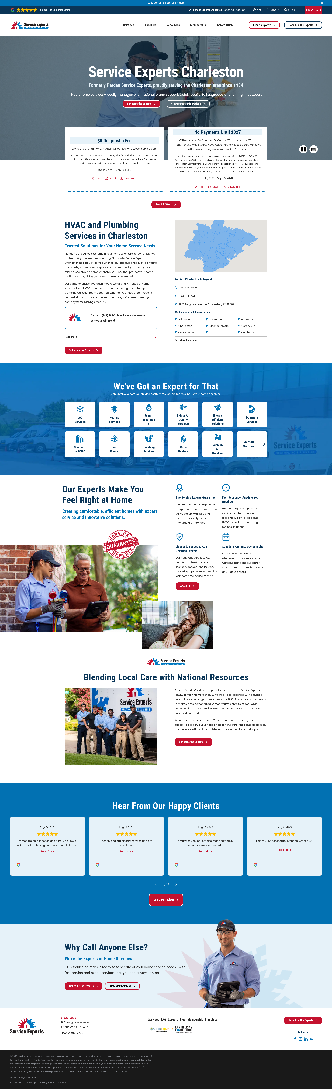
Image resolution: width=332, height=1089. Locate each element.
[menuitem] (16, 1082)
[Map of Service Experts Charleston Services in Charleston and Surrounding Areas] (221, 246)
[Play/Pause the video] (303, 149)
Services (153, 1019)
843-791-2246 (313, 9)
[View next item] (175, 884)
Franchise (211, 1019)
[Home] (29, 25)
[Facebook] (295, 1039)
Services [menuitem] (128, 25)
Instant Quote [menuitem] (225, 25)
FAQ (259, 9)
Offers (291, 9)
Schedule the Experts (301, 25)
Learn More (178, 2)
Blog (183, 1019)
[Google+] (311, 1039)
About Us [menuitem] (150, 25)
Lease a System (262, 25)
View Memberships (120, 986)
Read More (47, 851)
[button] (313, 149)
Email (113, 178)
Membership (195, 1019)
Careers (274, 9)
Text (98, 178)
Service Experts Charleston (207, 9)
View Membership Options (186, 103)
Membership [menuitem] (198, 25)
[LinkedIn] (306, 1039)
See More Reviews (163, 899)
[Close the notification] (322, 3)
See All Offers (164, 204)
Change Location (234, 10)
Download (131, 178)
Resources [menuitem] (173, 25)
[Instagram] (300, 1039)
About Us (185, 586)
